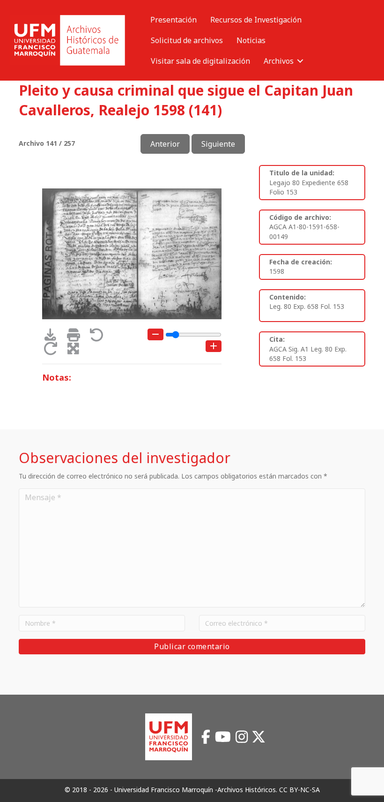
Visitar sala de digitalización (200, 61)
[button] (300, 61)
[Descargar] (53, 337)
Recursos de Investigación (256, 20)
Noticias (251, 40)
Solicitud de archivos (187, 40)
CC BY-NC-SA (299, 789)
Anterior (165, 144)
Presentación (173, 20)
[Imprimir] (76, 337)
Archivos (279, 61)
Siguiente (218, 144)
